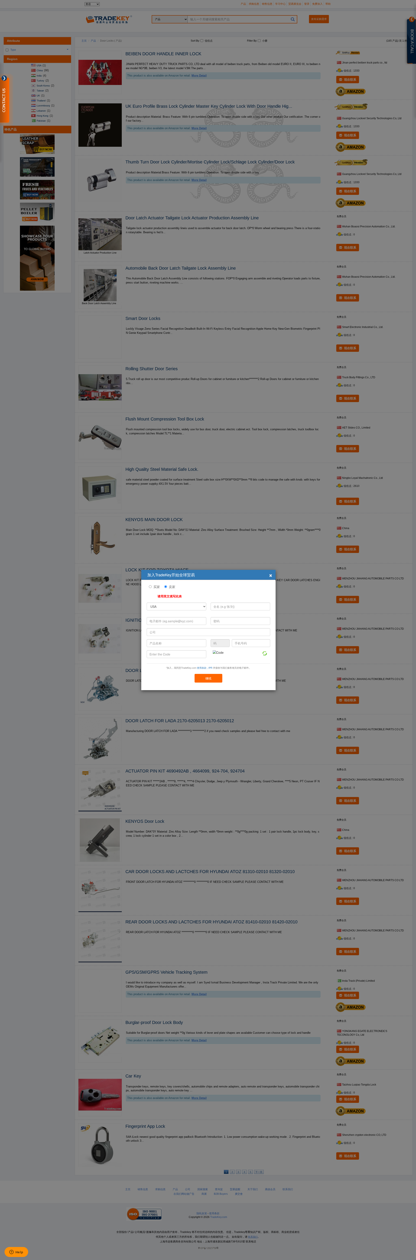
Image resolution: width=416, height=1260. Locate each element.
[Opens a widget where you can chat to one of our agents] (16, 1252)
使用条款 (201, 667)
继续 (208, 678)
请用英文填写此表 (170, 596)
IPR (210, 667)
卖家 (172, 586)
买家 (156, 586)
